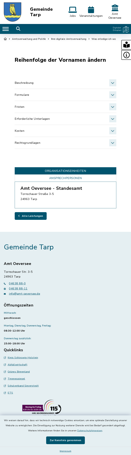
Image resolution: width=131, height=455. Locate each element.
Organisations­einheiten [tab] (65, 171)
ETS (10, 393)
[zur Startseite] (12, 12)
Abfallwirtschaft (17, 364)
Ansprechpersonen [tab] (65, 178)
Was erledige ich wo (104, 39)
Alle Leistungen (32, 216)
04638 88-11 (18, 288)
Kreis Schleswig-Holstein (23, 357)
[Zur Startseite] (5, 39)
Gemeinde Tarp (41, 12)
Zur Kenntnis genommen (65, 440)
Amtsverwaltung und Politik (29, 39)
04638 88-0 (17, 283)
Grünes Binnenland (19, 371)
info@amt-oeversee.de (24, 294)
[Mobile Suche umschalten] (18, 29)
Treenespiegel (16, 378)
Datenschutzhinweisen (89, 430)
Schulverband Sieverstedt (23, 386)
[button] (126, 45)
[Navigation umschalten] (5, 29)
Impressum (65, 451)
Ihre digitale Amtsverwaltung (68, 39)
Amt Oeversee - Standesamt (51, 188)
